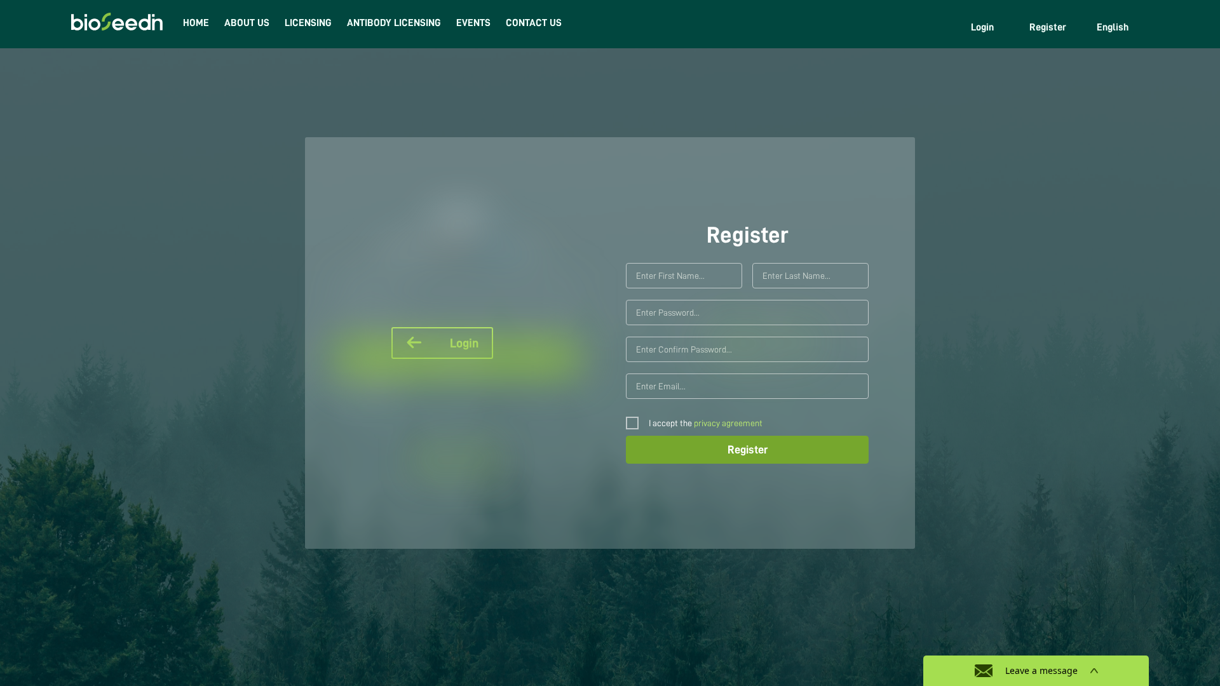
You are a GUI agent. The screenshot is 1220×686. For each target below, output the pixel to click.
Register (1047, 27)
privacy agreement (728, 423)
